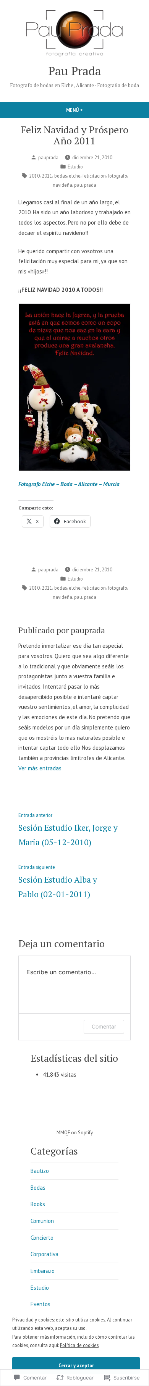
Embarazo (43, 1270)
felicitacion (94, 176)
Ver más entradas (40, 768)
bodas (60, 176)
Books (38, 1204)
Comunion (42, 1220)
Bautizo (40, 1170)
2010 (34, 176)
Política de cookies (79, 1345)
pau (78, 185)
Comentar (104, 1026)
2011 (47, 176)
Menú (87, 110)
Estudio (75, 166)
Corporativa (44, 1254)
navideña (62, 185)
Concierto (42, 1237)
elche (75, 176)
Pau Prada (74, 71)
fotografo (117, 176)
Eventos (40, 1304)
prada (90, 185)
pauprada (48, 157)
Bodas (38, 1187)
